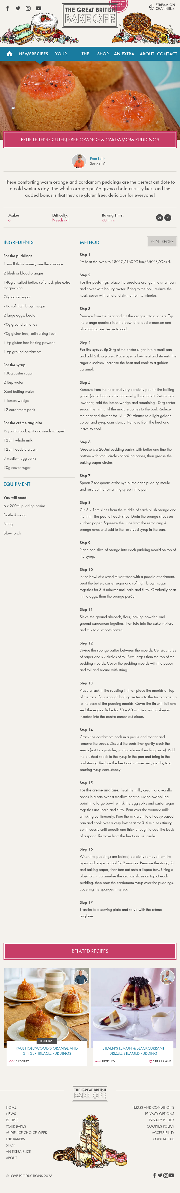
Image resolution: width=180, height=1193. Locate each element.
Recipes (39, 54)
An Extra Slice (124, 56)
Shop (103, 54)
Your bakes (16, 1126)
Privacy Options (159, 1113)
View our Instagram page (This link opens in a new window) (28, 8)
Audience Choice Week (26, 1132)
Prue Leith (97, 158)
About (147, 54)
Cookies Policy (160, 1126)
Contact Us (167, 56)
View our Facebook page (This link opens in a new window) (7, 8)
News (25, 54)
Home (9, 54)
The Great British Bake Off (90, 15)
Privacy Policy (161, 1120)
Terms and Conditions (153, 1107)
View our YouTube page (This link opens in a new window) (38, 8)
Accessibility (163, 1132)
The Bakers (85, 56)
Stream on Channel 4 (152, 9)
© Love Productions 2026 (29, 1176)
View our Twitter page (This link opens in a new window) (18, 8)
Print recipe (162, 241)
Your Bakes (61, 56)
